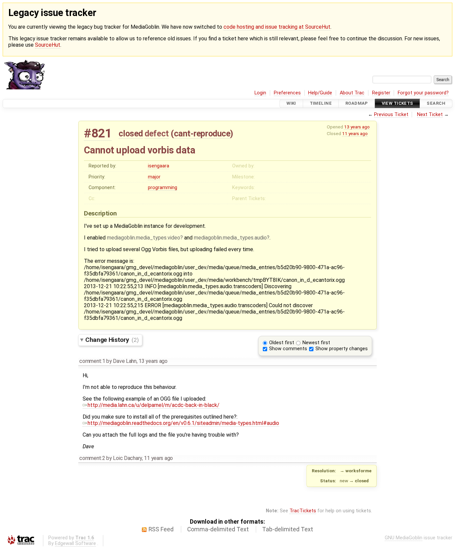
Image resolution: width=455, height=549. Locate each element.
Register (381, 93)
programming (162, 187)
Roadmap (356, 103)
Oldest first (281, 343)
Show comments (288, 349)
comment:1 (92, 361)
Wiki (291, 103)
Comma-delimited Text (218, 529)
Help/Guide (320, 93)
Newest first (316, 343)
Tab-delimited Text (287, 529)
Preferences (287, 93)
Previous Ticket (391, 114)
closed (131, 133)
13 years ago (357, 126)
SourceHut (47, 45)
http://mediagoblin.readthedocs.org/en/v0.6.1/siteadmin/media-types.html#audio (183, 423)
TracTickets (302, 511)
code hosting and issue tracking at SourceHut (277, 27)
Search (436, 103)
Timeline (321, 103)
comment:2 (92, 458)
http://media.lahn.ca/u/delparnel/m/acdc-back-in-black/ (154, 405)
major (154, 177)
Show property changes (341, 349)
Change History (112, 340)
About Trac (352, 93)
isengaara (158, 166)
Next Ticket (430, 114)
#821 (98, 133)
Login (260, 93)
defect (157, 133)
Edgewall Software (75, 543)
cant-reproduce (202, 133)
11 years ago (355, 133)
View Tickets (397, 103)
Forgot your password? (423, 93)
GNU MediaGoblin (403, 538)
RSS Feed (161, 529)
